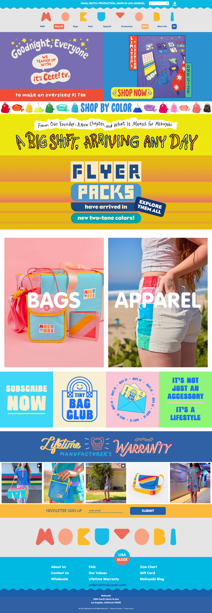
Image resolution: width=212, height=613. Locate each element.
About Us (58, 567)
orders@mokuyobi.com (107, 585)
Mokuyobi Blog (152, 579)
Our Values (98, 573)
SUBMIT (148, 511)
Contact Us (60, 573)
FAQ (92, 567)
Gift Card (147, 573)
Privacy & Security (116, 609)
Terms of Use (128, 609)
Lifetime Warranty (104, 579)
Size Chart (148, 567)
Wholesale (59, 579)
